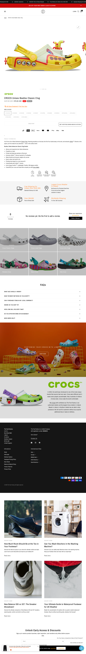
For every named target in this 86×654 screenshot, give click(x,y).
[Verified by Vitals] (11, 650)
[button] (43, 354)
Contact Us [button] (34, 438)
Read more (7, 555)
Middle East (34, 457)
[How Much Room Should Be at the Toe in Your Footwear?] (23, 519)
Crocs (10, 165)
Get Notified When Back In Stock (70, 124)
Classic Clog (24, 141)
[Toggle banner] (81, 5)
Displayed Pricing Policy (10, 459)
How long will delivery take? (14, 309)
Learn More (53, 648)
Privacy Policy (7, 469)
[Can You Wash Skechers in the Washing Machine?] (63, 519)
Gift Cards (6, 454)
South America (34, 462)
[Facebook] (33, 443)
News (5, 452)
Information (7, 448)
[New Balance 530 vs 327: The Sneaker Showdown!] (23, 579)
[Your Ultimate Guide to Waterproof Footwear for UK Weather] (63, 579)
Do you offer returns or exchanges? (16, 314)
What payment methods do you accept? (17, 296)
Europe (32, 455)
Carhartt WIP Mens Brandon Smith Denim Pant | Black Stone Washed (19, 647)
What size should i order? (12, 291)
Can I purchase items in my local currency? (18, 300)
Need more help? (9, 318)
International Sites (36, 448)
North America (34, 460)
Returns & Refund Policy (10, 464)
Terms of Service (8, 467)
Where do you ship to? (11, 305)
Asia (32, 452)
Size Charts (7, 462)
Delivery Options (8, 457)
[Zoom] (78, 27)
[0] (81, 11)
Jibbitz (71, 141)
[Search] (78, 11)
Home (5, 17)
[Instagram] (37, 443)
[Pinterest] (41, 442)
